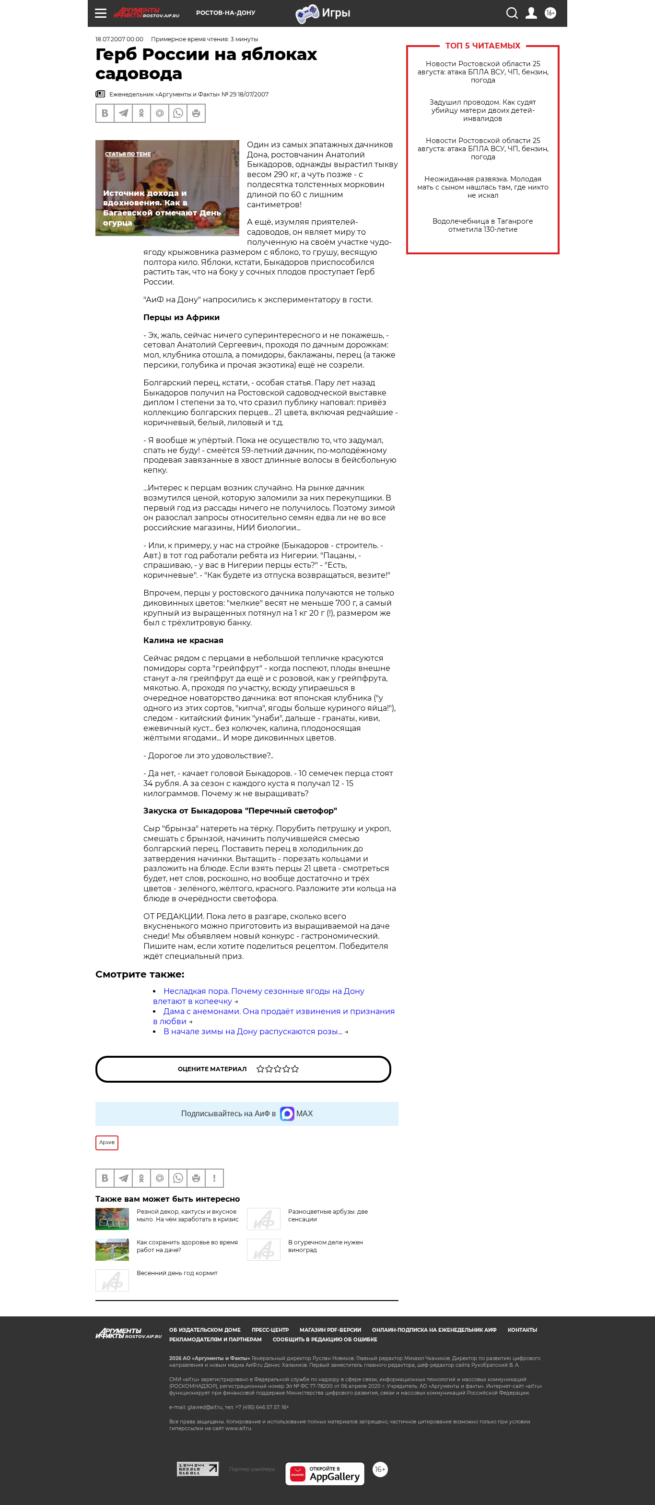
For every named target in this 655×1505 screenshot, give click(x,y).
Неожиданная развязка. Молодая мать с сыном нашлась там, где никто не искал (483, 187)
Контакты (522, 1330)
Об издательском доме (205, 1330)
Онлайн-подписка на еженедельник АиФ (434, 1330)
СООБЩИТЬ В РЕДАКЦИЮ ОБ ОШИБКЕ (325, 1340)
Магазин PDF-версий (330, 1330)
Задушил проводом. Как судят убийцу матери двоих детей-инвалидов (483, 110)
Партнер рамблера (252, 1469)
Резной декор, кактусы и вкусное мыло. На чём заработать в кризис (188, 1215)
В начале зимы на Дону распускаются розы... (253, 1031)
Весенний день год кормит (177, 1273)
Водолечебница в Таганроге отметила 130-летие (483, 225)
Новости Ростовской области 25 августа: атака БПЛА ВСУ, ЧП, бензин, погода (483, 72)
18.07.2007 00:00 (119, 39)
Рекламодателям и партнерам (215, 1340)
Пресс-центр (270, 1330)
